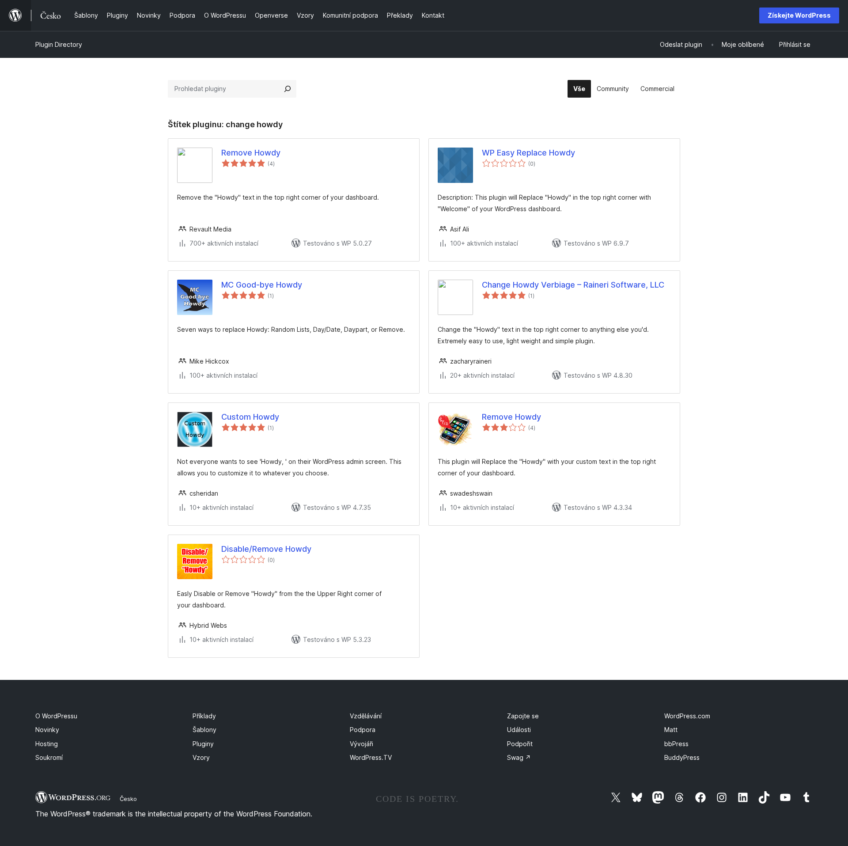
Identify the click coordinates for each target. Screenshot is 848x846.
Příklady (204, 716)
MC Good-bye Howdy (261, 284)
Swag (519, 757)
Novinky (47, 729)
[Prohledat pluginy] (287, 89)
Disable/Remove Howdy (266, 549)
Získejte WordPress (799, 15)
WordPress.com (687, 716)
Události (519, 729)
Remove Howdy (250, 152)
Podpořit (520, 743)
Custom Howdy (250, 416)
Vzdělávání (366, 716)
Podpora (362, 729)
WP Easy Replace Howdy (528, 152)
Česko (128, 798)
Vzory (201, 757)
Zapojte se (523, 716)
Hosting (46, 743)
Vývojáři (361, 743)
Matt (671, 729)
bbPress (676, 743)
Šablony (204, 729)
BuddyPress (682, 757)
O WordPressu (56, 716)
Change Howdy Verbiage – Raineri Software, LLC (573, 284)
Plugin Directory (58, 44)
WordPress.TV (371, 757)
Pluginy (203, 743)
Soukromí (49, 757)
